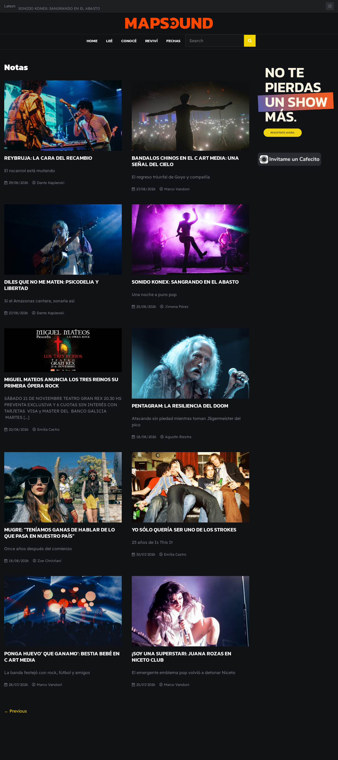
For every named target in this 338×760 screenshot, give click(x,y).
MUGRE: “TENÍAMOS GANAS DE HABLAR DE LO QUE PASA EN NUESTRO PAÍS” (59, 533)
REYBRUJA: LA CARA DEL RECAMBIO (48, 158)
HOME (92, 41)
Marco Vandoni (177, 189)
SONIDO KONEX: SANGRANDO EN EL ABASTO (59, 6)
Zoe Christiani (49, 560)
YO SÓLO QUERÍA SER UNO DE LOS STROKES (184, 530)
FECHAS (173, 41)
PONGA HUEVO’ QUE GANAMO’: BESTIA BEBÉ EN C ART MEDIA (62, 657)
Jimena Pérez (177, 306)
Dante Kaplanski (50, 182)
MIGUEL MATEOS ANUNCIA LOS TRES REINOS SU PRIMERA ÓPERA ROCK (61, 382)
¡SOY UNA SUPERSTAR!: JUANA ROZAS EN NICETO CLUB (181, 657)
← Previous (15, 711)
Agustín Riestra (178, 436)
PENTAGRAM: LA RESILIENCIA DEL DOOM (180, 406)
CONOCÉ (129, 41)
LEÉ (109, 41)
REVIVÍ (151, 41)
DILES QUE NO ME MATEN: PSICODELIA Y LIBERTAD (51, 285)
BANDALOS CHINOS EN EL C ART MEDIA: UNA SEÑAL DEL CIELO (185, 161)
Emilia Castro (48, 429)
